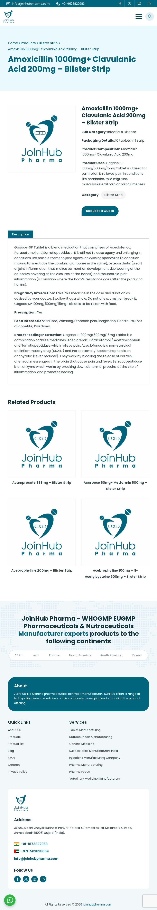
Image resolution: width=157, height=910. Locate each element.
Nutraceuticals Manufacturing (90, 737)
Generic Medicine (81, 744)
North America (80, 655)
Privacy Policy (17, 772)
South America (111, 655)
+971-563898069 (35, 851)
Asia (36, 655)
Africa (19, 655)
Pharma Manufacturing (86, 765)
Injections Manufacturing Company (94, 758)
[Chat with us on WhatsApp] (10, 900)
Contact (14, 765)
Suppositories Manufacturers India (93, 751)
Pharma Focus (79, 772)
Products (28, 43)
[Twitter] (130, 3)
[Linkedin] (149, 3)
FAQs (11, 758)
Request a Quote (100, 210)
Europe (54, 655)
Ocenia (137, 655)
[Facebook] (120, 3)
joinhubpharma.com (97, 904)
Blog (11, 751)
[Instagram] (139, 3)
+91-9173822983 (34, 844)
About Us (14, 730)
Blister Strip (48, 43)
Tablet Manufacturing (85, 730)
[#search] (149, 16)
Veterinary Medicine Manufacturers (94, 779)
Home (13, 43)
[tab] (20, 234)
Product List (16, 744)
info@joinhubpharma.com (36, 858)
